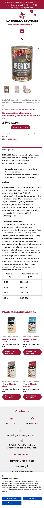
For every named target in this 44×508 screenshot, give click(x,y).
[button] (22, 31)
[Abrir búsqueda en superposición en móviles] (22, 39)
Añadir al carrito (20, 127)
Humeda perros (28, 109)
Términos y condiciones (22, 460)
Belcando (13, 139)
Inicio (4, 100)
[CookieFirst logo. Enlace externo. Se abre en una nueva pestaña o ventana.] (3, 476)
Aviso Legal (22, 466)
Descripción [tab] (7, 149)
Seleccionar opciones (10, 352)
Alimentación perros (16, 100)
